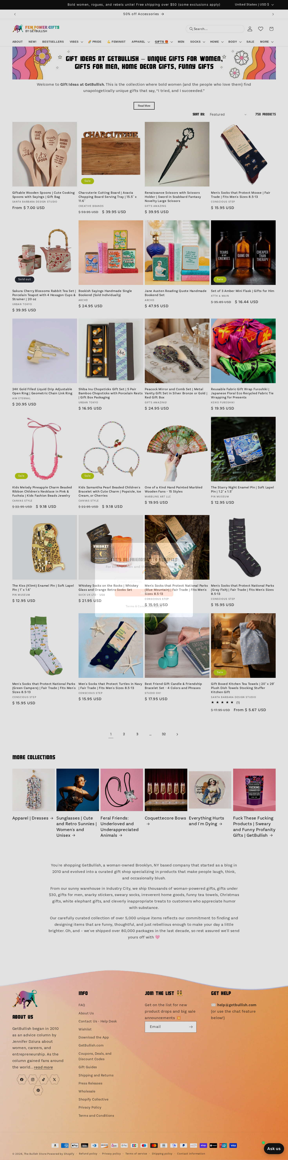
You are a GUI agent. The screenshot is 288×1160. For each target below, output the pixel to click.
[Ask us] (274, 1148)
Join (144, 596)
